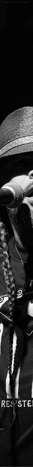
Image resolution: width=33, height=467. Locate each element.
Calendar (26, 2)
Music (11, 2)
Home (5, 2)
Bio (15, 2)
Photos (20, 2)
